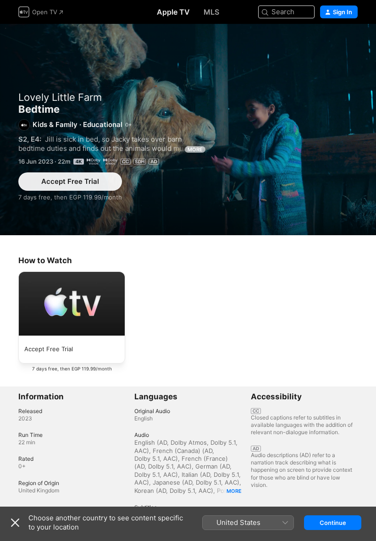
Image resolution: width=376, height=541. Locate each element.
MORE (195, 149)
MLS (211, 12)
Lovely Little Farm (60, 97)
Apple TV (173, 12)
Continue (333, 522)
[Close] (15, 523)
